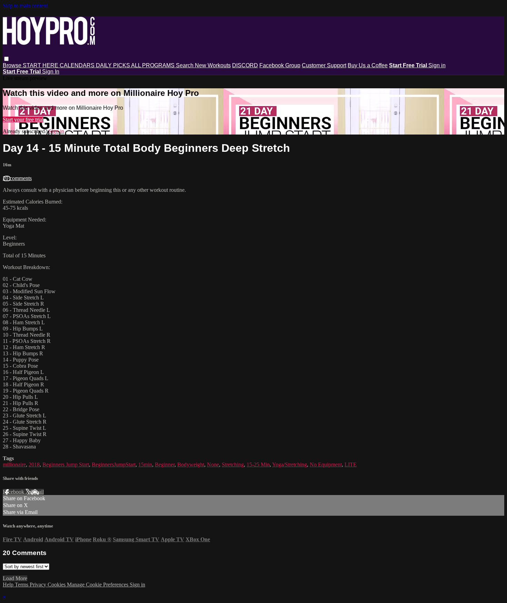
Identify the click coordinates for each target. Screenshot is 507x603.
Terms (22, 584)
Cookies (57, 584)
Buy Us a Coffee (368, 65)
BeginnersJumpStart (114, 464)
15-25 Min (258, 464)
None (213, 464)
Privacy (39, 584)
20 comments (17, 178)
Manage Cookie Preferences (98, 584)
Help (9, 584)
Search (185, 65)
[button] (6, 59)
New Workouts (213, 65)
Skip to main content (25, 6)
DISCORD (245, 65)
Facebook (14, 492)
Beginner (165, 464)
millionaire (14, 464)
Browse (13, 65)
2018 (34, 464)
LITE (351, 464)
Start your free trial (23, 119)
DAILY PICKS (113, 65)
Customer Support (324, 65)
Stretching (233, 464)
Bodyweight (190, 464)
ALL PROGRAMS (153, 65)
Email (37, 492)
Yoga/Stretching (289, 464)
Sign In (50, 72)
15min (145, 464)
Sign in (437, 65)
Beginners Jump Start (65, 464)
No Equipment (326, 464)
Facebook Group (279, 65)
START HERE (41, 65)
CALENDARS (78, 65)
